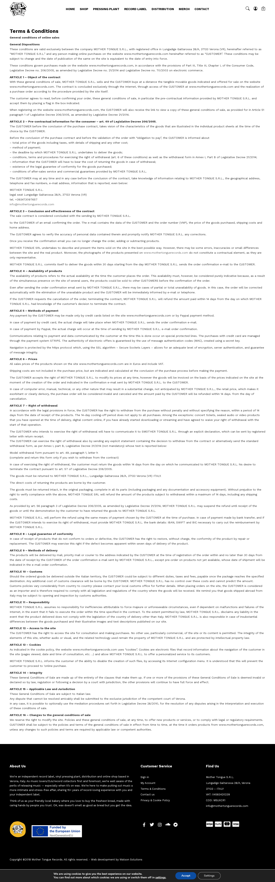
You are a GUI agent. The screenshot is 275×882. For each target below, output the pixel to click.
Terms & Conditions (153, 788)
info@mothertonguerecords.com (32, 204)
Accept (185, 876)
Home (70, 9)
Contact (201, 9)
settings (160, 877)
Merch (184, 9)
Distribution (163, 9)
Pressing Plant (106, 9)
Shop (84, 9)
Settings (209, 876)
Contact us (148, 794)
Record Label (135, 9)
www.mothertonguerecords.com (166, 252)
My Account (148, 782)
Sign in (145, 777)
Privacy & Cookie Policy (155, 800)
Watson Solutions (131, 859)
